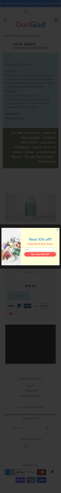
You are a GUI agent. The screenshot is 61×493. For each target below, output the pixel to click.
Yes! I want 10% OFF (40, 254)
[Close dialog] (57, 229)
